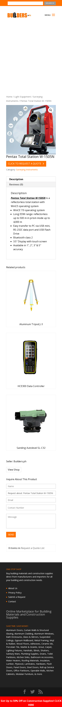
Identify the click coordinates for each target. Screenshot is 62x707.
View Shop (14, 469)
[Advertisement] (31, 53)
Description (16, 179)
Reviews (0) (16, 184)
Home (9, 96)
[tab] (31, 179)
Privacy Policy (15, 592)
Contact (12, 601)
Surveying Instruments (27, 169)
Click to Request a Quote (24, 163)
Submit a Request (16, 597)
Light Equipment (22, 96)
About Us (12, 588)
